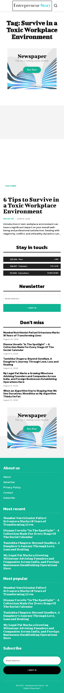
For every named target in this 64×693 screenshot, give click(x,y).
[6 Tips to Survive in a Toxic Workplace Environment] (32, 167)
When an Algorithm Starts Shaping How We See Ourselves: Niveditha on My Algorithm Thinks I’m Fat (30, 393)
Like (56, 259)
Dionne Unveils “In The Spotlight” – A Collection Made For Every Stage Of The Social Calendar (28, 347)
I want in (32, 307)
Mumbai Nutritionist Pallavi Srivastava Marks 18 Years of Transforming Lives (31, 333)
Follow (54, 266)
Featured (10, 185)
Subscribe (53, 273)
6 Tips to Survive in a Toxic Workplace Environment (31, 205)
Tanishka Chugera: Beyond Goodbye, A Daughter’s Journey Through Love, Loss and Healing (31, 361)
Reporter (8, 218)
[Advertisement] (32, 112)
